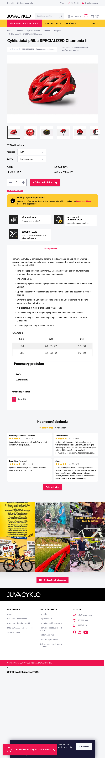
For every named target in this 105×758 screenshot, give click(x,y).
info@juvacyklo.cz (83, 201)
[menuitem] (24, 23)
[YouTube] (86, 632)
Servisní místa (13, 632)
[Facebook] (74, 632)
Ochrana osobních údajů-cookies (51, 645)
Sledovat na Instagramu (55, 580)
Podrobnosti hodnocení (45, 49)
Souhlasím (84, 746)
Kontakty (11, 3)
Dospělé (22, 399)
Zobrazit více (52, 487)
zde (70, 747)
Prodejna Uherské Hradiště (19, 623)
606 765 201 (83, 625)
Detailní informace (15, 191)
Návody (43, 614)
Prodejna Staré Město (17, 619)
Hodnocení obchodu (52, 422)
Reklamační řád (47, 635)
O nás (10, 614)
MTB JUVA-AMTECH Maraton (20, 628)
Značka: (70, 50)
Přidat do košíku (42, 182)
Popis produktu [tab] (50, 249)
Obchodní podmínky (25, 3)
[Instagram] (80, 632)
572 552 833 (83, 620)
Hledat (60, 16)
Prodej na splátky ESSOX (51, 623)
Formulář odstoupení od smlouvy (51, 629)
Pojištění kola (46, 619)
